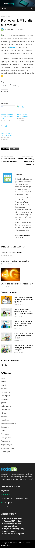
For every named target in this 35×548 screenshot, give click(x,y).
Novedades (5, 420)
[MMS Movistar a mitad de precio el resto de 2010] (8, 109)
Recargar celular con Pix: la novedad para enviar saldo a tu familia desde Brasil (24, 323)
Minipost (4, 413)
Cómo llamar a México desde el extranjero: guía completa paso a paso (23, 348)
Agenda (3, 378)
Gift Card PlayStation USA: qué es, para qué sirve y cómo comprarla (24, 336)
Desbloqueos (5, 396)
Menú (6, 9)
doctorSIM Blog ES (18, 543)
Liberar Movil (5, 409)
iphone (3, 403)
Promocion (5, 434)
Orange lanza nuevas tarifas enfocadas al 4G (17, 284)
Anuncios (4, 385)
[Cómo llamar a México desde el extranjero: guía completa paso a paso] (6, 346)
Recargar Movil (6, 437)
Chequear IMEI (6, 392)
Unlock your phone (7, 448)
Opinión (3, 430)
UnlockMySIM (6, 451)
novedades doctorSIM (8, 423)
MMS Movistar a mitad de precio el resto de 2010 (7, 116)
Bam (8, 545)
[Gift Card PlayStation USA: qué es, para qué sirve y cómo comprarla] (6, 334)
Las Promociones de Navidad (11, 252)
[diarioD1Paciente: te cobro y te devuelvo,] (8, 129)
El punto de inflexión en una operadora (15, 261)
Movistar (12, 47)
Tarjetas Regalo (6, 444)
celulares (4, 389)
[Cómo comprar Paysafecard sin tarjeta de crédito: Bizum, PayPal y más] (6, 298)
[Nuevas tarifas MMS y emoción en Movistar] (23, 109)
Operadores (14, 149)
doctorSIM (10, 29)
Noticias (4, 416)
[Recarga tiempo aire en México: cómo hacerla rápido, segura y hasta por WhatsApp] (6, 310)
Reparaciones (5, 441)
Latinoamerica (6, 406)
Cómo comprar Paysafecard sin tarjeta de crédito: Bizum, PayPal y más (23, 299)
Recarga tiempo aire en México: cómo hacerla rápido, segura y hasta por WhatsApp (23, 311)
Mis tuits (4, 365)
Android (4, 382)
